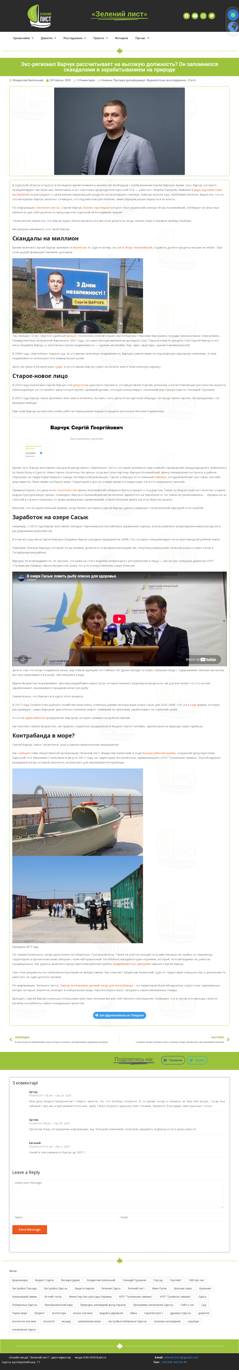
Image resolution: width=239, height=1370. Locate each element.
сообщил (23, 753)
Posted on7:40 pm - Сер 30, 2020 (49, 1123)
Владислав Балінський (101, 1280)
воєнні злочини (82, 1313)
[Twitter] (211, 16)
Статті (192, 80)
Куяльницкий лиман (24, 1296)
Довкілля (46, 38)
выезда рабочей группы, (159, 753)
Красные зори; (183, 1288)
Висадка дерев (70, 1280)
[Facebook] (186, 16)
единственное (34, 718)
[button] (173, 1060)
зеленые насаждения (167, 1321)
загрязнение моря (89, 1321)
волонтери (59, 1313)
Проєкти (98, 38)
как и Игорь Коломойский (134, 247)
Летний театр (53, 1296)
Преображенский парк (58, 1305)
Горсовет (176, 1280)
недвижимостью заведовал (132, 964)
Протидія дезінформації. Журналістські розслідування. (150, 80)
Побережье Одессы (24, 1305)
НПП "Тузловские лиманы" (136, 1296)
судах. (59, 366)
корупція (193, 1321)
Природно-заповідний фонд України (103, 1305)
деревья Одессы (180, 1313)
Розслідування (72, 38)
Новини (106, 80)
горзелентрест (153, 1313)
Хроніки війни (21, 38)
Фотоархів (121, 38)
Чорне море (19, 1313)
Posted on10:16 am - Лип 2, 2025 (49, 1146)
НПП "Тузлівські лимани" (175, 1296)
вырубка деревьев (111, 1313)
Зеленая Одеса (110, 1288)
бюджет (40, 1313)
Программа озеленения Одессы (153, 1305)
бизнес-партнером (96, 207)
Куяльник (205, 1288)
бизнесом (80, 247)
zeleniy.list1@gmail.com (181, 1357)
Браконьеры (20, 1280)
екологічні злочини (24, 1321)
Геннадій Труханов (134, 1280)
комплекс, (160, 477)
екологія (49, 1321)
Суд (203, 1305)
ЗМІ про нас (196, 1280)
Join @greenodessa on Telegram (121, 1015)
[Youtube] (195, 16)
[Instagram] (203, 16)
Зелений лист (136, 1288)
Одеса (202, 1296)
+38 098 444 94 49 (174, 1362)
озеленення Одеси (24, 1329)
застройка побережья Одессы (127, 1321)
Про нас (140, 38)
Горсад (157, 1280)
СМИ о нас (187, 1305)
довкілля (203, 1313)
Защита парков (84, 1288)
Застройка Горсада (24, 1288)
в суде (192, 705)
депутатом (80, 385)
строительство (67, 490)
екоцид (66, 1321)
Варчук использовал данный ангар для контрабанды (96, 985)
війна (133, 1313)
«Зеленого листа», (48, 207)
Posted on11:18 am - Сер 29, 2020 (50, 1095)
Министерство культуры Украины (90, 1296)
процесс (71, 336)
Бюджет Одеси (44, 1280)
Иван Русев (159, 1288)
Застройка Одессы (55, 1288)
